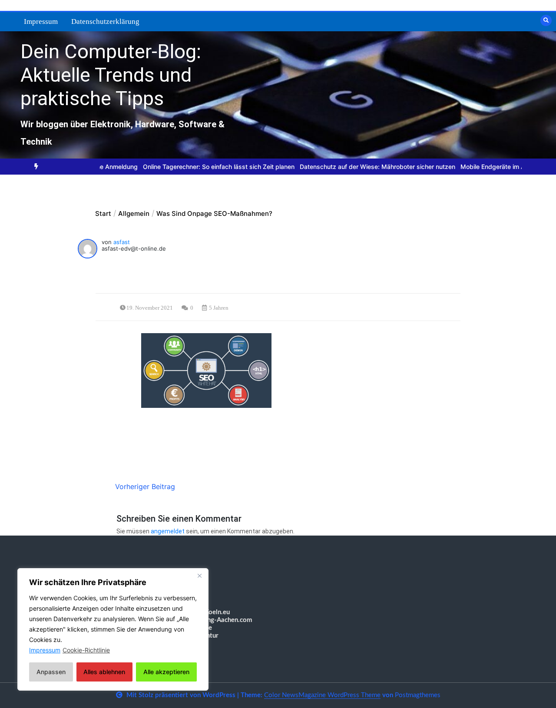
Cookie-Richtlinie (86, 650)
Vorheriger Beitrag (145, 486)
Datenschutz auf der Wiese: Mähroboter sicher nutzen (361, 166)
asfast (121, 241)
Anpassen (51, 671)
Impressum (41, 21)
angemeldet (168, 531)
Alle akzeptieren (166, 671)
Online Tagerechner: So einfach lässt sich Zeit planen (202, 166)
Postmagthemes (417, 695)
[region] (112, 629)
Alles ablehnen (104, 671)
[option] (202, 166)
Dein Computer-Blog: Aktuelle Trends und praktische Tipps (110, 75)
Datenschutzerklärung (105, 21)
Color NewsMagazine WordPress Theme (322, 695)
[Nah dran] (199, 575)
